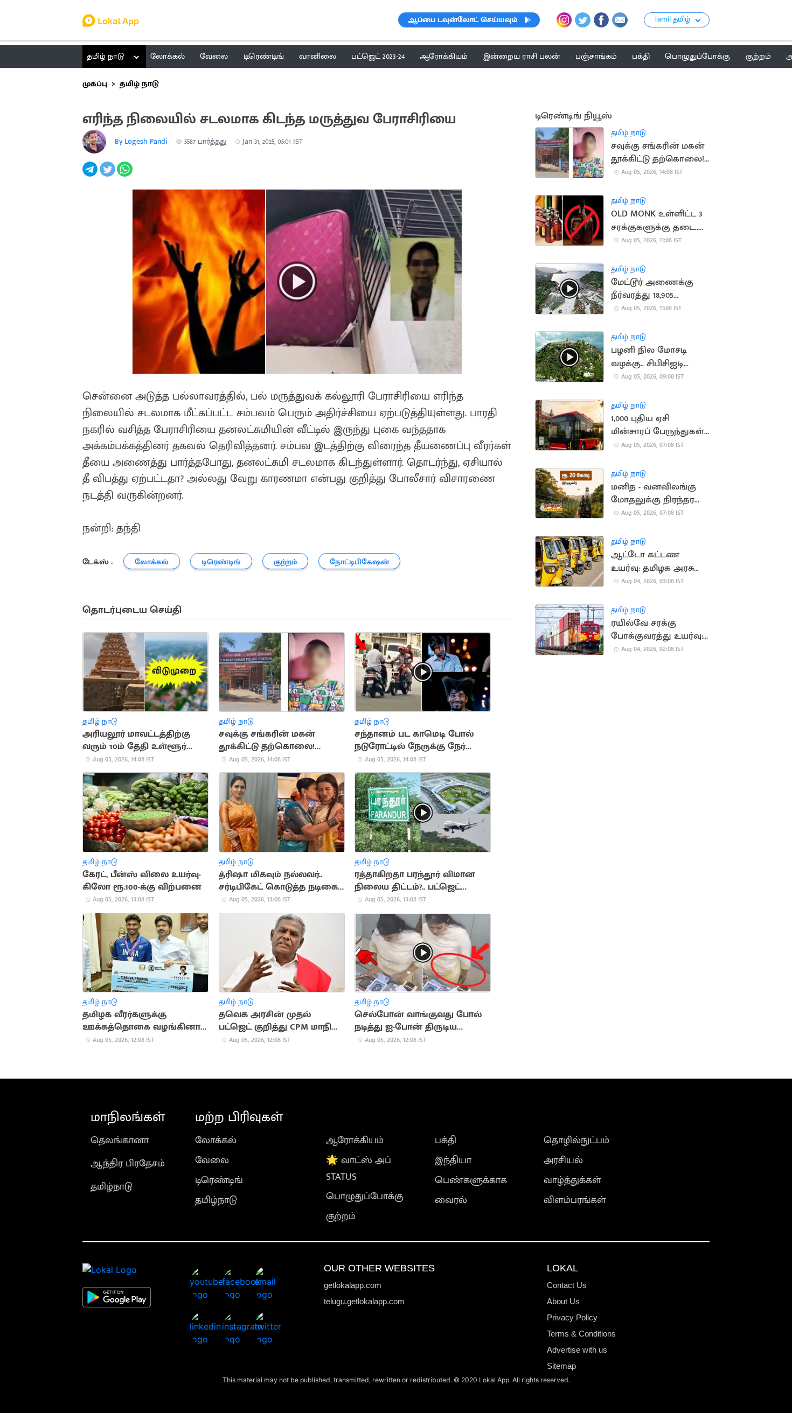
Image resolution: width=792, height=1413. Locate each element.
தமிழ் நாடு (105, 56)
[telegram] (91, 175)
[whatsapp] (125, 175)
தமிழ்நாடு (112, 1186)
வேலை (212, 1160)
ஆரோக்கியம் (355, 1140)
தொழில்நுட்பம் (576, 1140)
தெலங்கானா (120, 1140)
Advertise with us (577, 1349)
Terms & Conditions (581, 1333)
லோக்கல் (216, 1140)
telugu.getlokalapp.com (364, 1301)
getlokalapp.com (352, 1285)
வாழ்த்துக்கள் (572, 1180)
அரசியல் (563, 1160)
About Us (563, 1301)
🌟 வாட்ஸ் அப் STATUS (358, 1168)
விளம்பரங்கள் (575, 1200)
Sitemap (561, 1365)
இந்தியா (453, 1160)
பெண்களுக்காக (471, 1180)
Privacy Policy (572, 1317)
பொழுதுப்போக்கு (364, 1196)
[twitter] (108, 175)
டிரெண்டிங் (219, 1180)
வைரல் (451, 1200)
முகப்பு (94, 83)
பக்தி (445, 1140)
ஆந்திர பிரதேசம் (128, 1163)
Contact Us (567, 1285)
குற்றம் (341, 1216)
